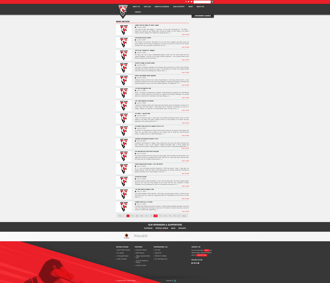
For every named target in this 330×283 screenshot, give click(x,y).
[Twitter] (188, 2)
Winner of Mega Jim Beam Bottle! (145, 63)
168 (137, 216)
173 (160, 216)
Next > (185, 216)
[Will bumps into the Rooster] (124, 42)
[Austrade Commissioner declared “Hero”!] (124, 143)
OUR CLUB (147, 6)
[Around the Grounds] (124, 181)
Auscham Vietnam (141, 250)
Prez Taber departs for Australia (144, 101)
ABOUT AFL (200, 6)
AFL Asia (157, 250)
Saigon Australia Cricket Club (143, 256)
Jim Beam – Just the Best (142, 113)
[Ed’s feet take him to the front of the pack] (124, 156)
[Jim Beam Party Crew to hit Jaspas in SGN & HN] (124, 131)
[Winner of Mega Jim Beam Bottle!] (124, 68)
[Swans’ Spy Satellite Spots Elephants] (124, 80)
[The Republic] (141, 236)
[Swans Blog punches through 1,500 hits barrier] (124, 169)
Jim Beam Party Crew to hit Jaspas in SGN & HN (149, 126)
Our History (120, 253)
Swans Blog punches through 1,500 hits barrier (149, 164)
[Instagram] (194, 263)
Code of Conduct (122, 259)
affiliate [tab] (182, 228)
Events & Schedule (162, 6)
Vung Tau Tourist (141, 265)
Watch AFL (158, 253)
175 (170, 216)
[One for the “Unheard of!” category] (124, 55)
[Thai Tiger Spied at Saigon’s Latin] (124, 194)
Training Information (122, 256)
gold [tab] (173, 228)
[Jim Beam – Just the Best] (124, 118)
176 (174, 216)
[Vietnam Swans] (123, 12)
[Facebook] (192, 263)
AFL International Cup (161, 259)
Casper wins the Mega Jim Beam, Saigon (147, 25)
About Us (136, 6)
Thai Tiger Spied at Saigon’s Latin (144, 189)
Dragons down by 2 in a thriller (144, 202)
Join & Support (179, 6)
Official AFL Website (161, 256)
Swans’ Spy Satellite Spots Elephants (145, 75)
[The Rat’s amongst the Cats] (124, 93)
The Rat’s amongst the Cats (143, 88)
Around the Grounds (141, 176)
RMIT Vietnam (140, 253)
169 (142, 216)
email (207, 250)
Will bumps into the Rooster (143, 37)
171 (151, 216)
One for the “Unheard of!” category (145, 50)
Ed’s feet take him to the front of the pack (147, 151)
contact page (201, 255)
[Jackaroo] (126, 236)
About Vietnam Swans (123, 250)
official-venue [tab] (161, 228)
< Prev (120, 216)
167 (132, 216)
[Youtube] (191, 2)
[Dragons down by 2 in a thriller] (124, 207)
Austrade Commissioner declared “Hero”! (147, 139)
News (191, 6)
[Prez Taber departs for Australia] (124, 106)
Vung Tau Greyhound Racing (142, 261)
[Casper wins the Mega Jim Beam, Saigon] (124, 30)
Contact (138, 12)
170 (146, 216)
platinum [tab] (148, 228)
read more (185, 34)
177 (179, 216)
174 (165, 216)
